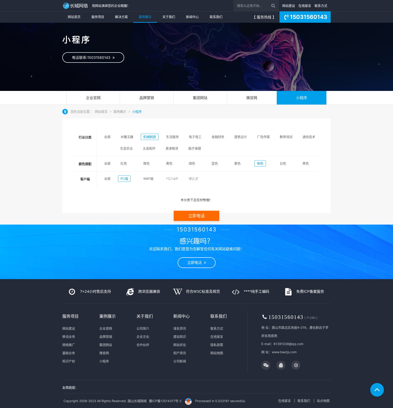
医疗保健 (194, 148)
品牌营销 (146, 97)
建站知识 (179, 336)
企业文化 (142, 336)
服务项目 (97, 17)
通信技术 (308, 137)
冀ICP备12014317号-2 (165, 401)
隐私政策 (216, 345)
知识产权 (68, 361)
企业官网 (93, 97)
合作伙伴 (142, 345)
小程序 (301, 97)
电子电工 (195, 137)
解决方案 (121, 17)
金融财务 (218, 137)
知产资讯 (179, 353)
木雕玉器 (127, 137)
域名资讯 (179, 328)
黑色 (305, 163)
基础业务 (68, 353)
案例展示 (145, 17)
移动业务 (68, 336)
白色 (283, 163)
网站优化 (179, 345)
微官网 (251, 97)
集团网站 (200, 97)
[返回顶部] (377, 390)
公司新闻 (179, 361)
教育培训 (286, 137)
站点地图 (323, 401)
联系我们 (216, 17)
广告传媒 (263, 137)
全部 (107, 137)
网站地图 (216, 353)
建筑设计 (240, 137)
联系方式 (321, 6)
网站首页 (74, 17)
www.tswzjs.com (284, 352)
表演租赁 (172, 148)
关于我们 (168, 17)
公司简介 (142, 328)
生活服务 (172, 137)
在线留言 (304, 6)
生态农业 (126, 148)
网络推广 (68, 345)
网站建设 (288, 6)
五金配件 (149, 148)
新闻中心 (192, 17)
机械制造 (149, 137)
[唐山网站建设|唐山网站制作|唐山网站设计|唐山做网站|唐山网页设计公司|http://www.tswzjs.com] (76, 5)
